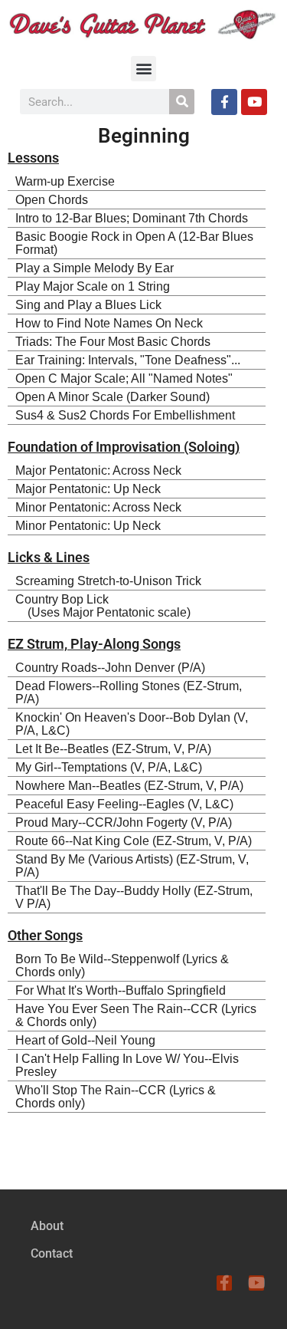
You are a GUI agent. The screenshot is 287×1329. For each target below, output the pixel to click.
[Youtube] (254, 102)
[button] (143, 68)
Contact (52, 1253)
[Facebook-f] (224, 102)
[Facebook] (224, 1283)
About (47, 1226)
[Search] (181, 101)
